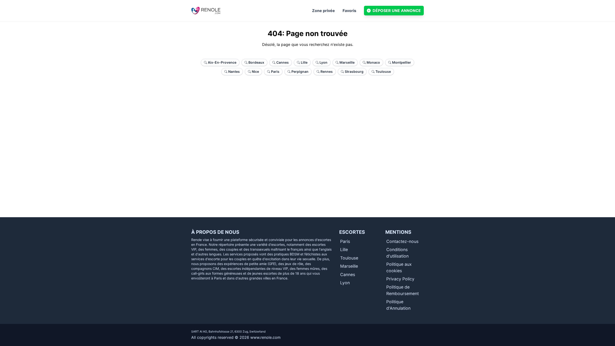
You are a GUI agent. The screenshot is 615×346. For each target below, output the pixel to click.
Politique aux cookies (399, 267)
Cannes (347, 274)
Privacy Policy (400, 278)
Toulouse (349, 257)
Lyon (345, 282)
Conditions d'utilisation (397, 252)
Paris (345, 241)
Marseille (349, 266)
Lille (344, 249)
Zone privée (323, 10)
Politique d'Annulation (398, 304)
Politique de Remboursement (402, 290)
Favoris (349, 10)
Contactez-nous (402, 241)
